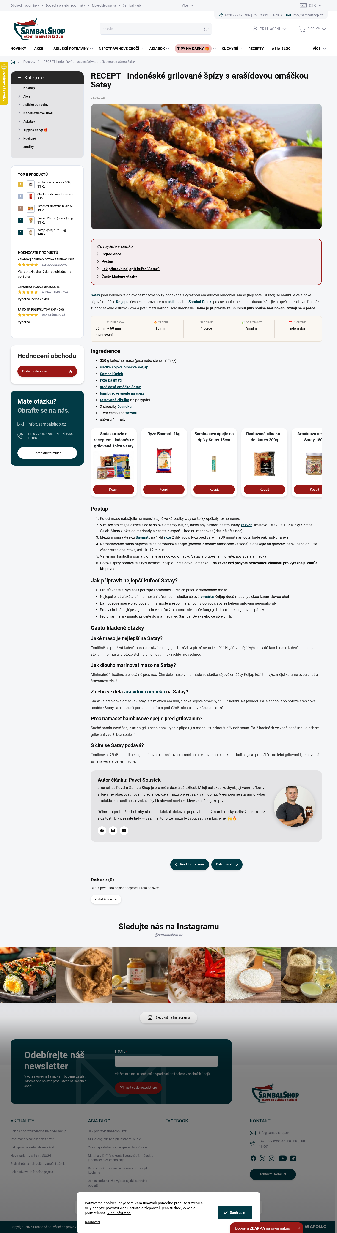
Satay (95, 295)
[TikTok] (293, 1157)
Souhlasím (238, 1213)
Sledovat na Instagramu (173, 1017)
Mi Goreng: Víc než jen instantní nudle (114, 1139)
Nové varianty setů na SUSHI (31, 1155)
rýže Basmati (111, 380)
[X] (262, 1157)
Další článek (224, 864)
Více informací (119, 1213)
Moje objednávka (104, 5)
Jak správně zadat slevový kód (32, 1147)
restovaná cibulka (114, 400)
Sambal (194, 302)
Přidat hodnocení (34, 371)
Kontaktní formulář (47, 453)
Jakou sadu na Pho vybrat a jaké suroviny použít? (117, 1183)
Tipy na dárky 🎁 (35, 130)
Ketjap (121, 302)
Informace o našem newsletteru (33, 1139)
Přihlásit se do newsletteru (138, 1087)
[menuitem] (20, 49)
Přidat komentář (106, 899)
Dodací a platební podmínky (65, 5)
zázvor (246, 525)
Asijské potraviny (35, 104)
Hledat (206, 29)
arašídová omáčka (144, 692)
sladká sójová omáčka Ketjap (124, 367)
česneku (125, 406)
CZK (312, 5)
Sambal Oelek (111, 374)
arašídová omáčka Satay (120, 387)
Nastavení (92, 1222)
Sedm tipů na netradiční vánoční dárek (38, 1163)
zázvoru (131, 413)
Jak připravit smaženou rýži (107, 1131)
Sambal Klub (132, 5)
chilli (171, 302)
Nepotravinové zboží (38, 113)
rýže (167, 537)
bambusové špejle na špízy (122, 393)
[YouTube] (124, 830)
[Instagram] (113, 830)
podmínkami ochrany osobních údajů (183, 1074)
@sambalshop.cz (168, 935)
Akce (26, 96)
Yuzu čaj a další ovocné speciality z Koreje (117, 1147)
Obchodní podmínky (25, 5)
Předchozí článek (192, 864)
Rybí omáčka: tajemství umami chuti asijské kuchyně (118, 1170)
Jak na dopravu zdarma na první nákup (38, 1131)
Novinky (29, 88)
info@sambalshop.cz (47, 424)
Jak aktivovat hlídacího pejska (32, 1172)
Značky (28, 147)
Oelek (207, 302)
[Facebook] (102, 830)
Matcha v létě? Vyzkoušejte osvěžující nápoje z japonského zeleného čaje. (121, 1158)
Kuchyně (29, 138)
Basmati (142, 537)
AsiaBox (29, 121)
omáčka (207, 597)
